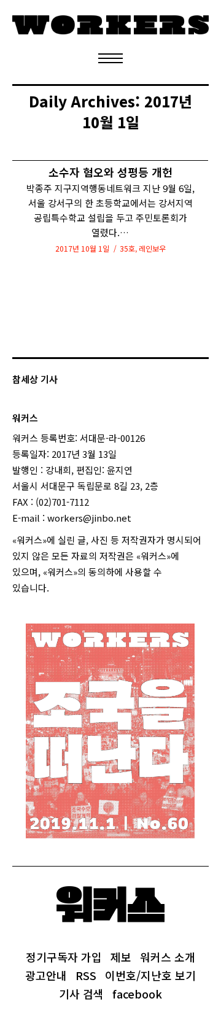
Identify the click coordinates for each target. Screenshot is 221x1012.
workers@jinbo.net (89, 517)
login (60, 587)
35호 (127, 248)
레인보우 (152, 248)
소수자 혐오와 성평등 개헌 (110, 172)
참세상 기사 (35, 379)
